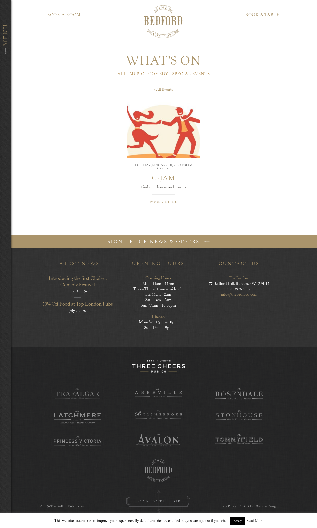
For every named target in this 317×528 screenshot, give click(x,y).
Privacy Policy (226, 506)
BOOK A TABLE (262, 15)
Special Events (191, 74)
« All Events (163, 90)
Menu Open (5, 264)
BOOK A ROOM (64, 15)
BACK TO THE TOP (158, 501)
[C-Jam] (163, 130)
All (122, 74)
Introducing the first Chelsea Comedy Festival (78, 282)
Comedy (158, 74)
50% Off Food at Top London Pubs (77, 304)
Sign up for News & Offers (155, 242)
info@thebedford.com (239, 295)
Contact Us (246, 506)
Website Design (266, 506)
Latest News (77, 264)
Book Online (163, 202)
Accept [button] (237, 521)
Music (137, 74)
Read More (254, 521)
